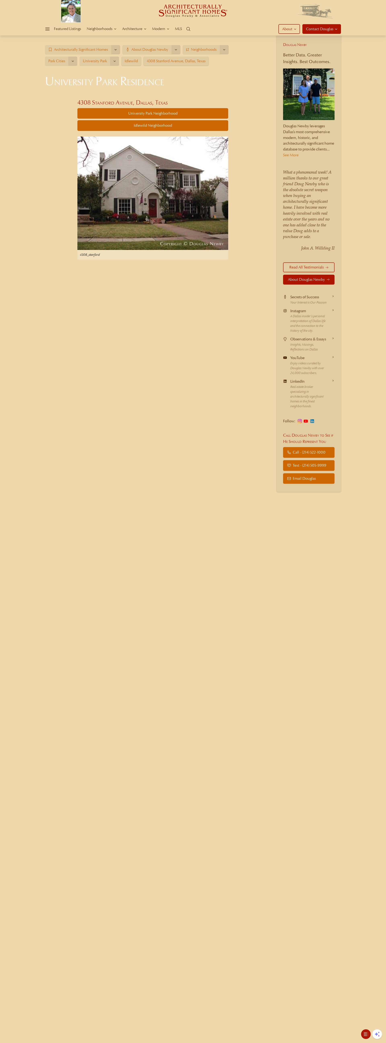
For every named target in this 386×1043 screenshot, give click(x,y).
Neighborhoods (99, 28)
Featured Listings (67, 28)
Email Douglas (304, 478)
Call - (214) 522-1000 (309, 452)
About (287, 29)
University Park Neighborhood (153, 113)
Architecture (132, 28)
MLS (178, 28)
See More (291, 155)
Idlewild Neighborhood (153, 125)
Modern (158, 28)
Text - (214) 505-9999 (309, 465)
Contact (319, 29)
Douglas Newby (295, 44)
